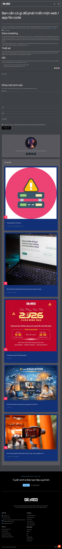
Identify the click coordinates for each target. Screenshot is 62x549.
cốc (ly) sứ (32, 36)
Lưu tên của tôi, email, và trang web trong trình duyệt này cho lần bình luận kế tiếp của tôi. (24, 124)
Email (3, 113)
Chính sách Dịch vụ (31, 523)
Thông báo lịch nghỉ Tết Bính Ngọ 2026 (16, 355)
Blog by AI (10, 226)
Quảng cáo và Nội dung (6, 535)
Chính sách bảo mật (31, 524)
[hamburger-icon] (58, 4)
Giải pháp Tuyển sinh (31, 515)
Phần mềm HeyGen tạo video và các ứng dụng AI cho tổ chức (22, 404)
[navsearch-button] (54, 4)
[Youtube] (32, 154)
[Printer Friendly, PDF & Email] (57, 68)
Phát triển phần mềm (6, 529)
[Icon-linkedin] (30, 154)
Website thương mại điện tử (7, 536)
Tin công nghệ (16, 226)
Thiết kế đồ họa (5, 531)
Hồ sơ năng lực (30, 521)
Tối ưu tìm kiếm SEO (6, 533)
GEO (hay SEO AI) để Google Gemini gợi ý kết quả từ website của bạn (24, 289)
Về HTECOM (29, 519)
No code (6, 26)
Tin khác (21, 226)
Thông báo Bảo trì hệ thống (14, 223)
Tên (3, 107)
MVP (54, 53)
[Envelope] (35, 154)
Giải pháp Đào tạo (30, 517)
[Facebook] (27, 154)
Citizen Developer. (53, 28)
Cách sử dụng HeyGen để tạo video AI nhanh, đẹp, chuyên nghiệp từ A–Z (25, 453)
